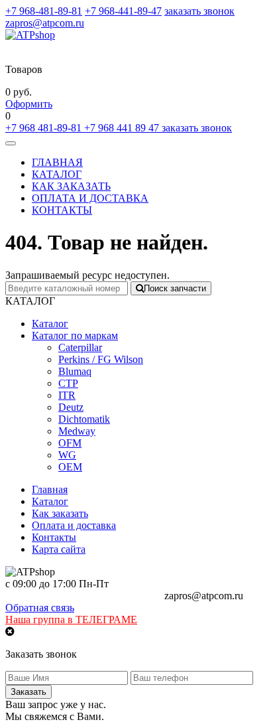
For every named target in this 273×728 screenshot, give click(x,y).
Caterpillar (80, 347)
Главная (50, 489)
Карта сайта (58, 549)
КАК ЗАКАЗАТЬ (71, 186)
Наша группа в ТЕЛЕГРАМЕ (71, 619)
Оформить (28, 103)
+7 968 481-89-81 (44, 127)
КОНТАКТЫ (62, 210)
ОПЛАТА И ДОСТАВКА (90, 198)
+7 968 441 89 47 (123, 127)
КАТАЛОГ (57, 174)
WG (67, 455)
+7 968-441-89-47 (123, 11)
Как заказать (60, 513)
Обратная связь (39, 607)
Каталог (50, 323)
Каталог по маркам (75, 335)
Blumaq (74, 371)
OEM (70, 467)
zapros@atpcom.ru (44, 23)
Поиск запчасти (175, 288)
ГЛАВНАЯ (57, 162)
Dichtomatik (84, 419)
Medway (76, 431)
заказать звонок (199, 11)
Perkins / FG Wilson (100, 359)
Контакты (54, 537)
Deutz (70, 407)
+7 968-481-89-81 (43, 11)
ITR (67, 395)
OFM (70, 443)
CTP (68, 383)
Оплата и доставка (74, 525)
